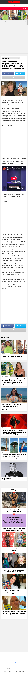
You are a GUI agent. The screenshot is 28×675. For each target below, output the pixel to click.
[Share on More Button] (13, 77)
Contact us (10, 671)
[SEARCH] (26, 8)
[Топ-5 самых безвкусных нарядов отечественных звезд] (14, 560)
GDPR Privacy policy (20, 671)
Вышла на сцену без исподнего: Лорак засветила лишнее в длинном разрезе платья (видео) (14, 432)
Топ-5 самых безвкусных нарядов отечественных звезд (13, 571)
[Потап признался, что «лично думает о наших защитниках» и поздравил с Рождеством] (14, 603)
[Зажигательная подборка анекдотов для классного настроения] (14, 520)
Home (4, 671)
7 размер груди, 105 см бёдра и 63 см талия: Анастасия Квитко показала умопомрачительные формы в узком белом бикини (13, 381)
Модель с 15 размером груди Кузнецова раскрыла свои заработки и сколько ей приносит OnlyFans (13, 407)
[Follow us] (24, 8)
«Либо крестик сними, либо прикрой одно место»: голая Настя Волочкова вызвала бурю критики (14, 456)
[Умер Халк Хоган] (14, 469)
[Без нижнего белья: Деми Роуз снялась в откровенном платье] (14, 500)
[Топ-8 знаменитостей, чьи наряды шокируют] (14, 539)
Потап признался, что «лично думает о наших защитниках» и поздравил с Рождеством (14, 613)
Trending (14, 5)
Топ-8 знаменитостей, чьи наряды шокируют (14, 549)
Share (3, 83)
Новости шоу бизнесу (14, 662)
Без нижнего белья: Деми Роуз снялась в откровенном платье (14, 510)
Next (27, 17)
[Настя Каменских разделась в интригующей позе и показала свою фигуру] (14, 581)
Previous (1, 17)
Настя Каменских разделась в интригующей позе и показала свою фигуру (14, 591)
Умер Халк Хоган (7, 479)
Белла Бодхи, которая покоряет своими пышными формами (8, 22)
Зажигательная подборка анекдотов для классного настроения (14, 529)
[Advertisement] (14, 39)
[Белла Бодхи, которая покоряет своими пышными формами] (9, 15)
